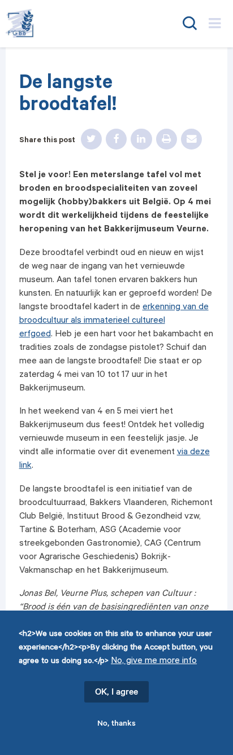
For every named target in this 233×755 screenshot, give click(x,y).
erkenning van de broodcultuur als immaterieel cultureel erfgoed (114, 321)
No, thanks (116, 724)
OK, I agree (116, 693)
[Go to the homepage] (69, 23)
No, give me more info (154, 661)
